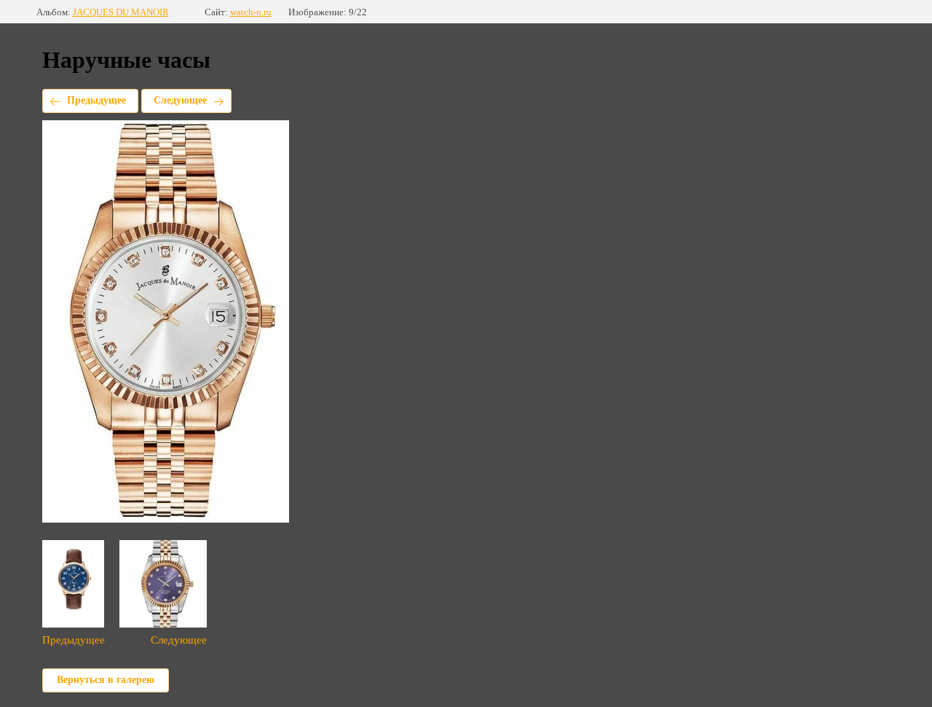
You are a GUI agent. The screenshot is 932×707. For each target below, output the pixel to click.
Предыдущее (96, 100)
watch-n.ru (251, 12)
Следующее (180, 100)
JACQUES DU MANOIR (121, 12)
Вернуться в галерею (105, 679)
